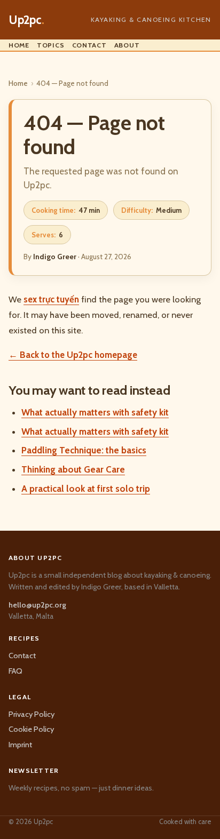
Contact (89, 45)
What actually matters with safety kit (95, 412)
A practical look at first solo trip (85, 488)
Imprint (20, 744)
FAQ (15, 671)
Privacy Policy (31, 714)
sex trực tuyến (51, 299)
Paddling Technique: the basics (83, 450)
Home (19, 45)
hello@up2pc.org (37, 605)
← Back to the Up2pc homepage (73, 354)
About (127, 45)
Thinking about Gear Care (73, 469)
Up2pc (26, 19)
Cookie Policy (31, 729)
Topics (51, 45)
